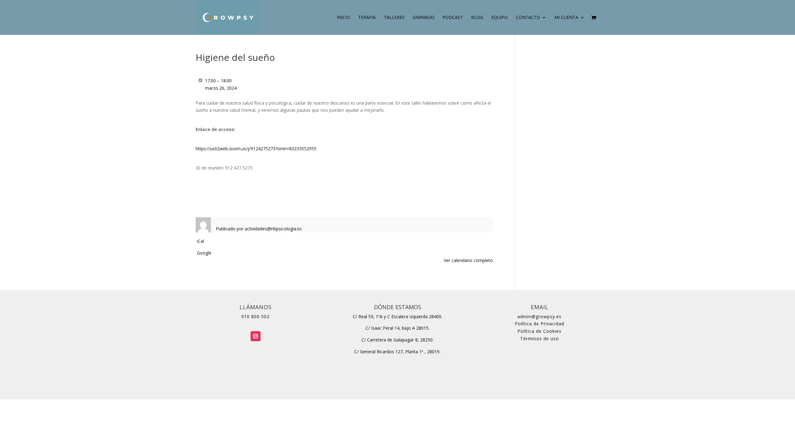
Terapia (367, 17)
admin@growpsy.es (539, 316)
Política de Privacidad (539, 324)
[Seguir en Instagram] (256, 336)
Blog (477, 17)
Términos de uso (539, 338)
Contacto (528, 17)
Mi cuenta (566, 17)
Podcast (453, 17)
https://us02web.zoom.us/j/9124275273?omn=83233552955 (256, 148)
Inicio (343, 17)
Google (204, 253)
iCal (200, 241)
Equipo (499, 17)
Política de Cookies (539, 331)
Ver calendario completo (468, 260)
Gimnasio (423, 17)
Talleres (394, 17)
